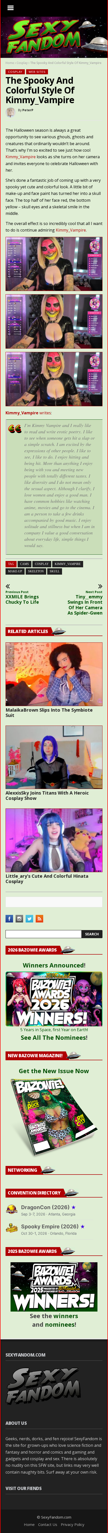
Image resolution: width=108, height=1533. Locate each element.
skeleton (36, 571)
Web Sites (37, 71)
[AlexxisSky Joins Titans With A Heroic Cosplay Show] (54, 757)
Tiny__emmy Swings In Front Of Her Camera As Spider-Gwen (85, 603)
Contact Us (47, 1524)
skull (55, 571)
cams (24, 564)
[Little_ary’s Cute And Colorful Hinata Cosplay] (54, 840)
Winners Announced (53, 965)
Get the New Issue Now (54, 1071)
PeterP (27, 110)
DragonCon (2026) (48, 1207)
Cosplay (22, 63)
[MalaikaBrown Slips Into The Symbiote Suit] (54, 674)
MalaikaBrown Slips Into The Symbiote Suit (49, 712)
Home (10, 63)
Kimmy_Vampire (21, 157)
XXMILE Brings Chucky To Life (22, 597)
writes (28, 413)
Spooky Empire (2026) (53, 1226)
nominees (60, 1324)
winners (65, 1316)
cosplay (42, 564)
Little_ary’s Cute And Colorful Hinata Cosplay (47, 878)
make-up (15, 571)
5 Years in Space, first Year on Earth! (54, 1029)
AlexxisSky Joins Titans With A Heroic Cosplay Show (47, 795)
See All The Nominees (53, 1037)
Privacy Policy (72, 1524)
